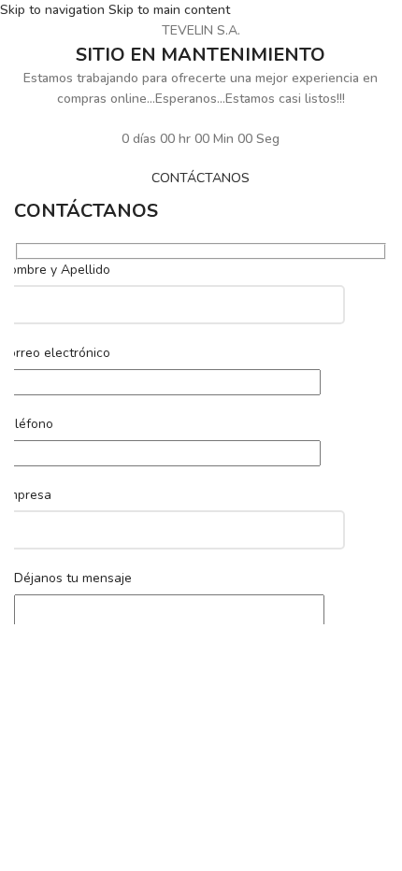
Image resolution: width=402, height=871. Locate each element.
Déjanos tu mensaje (73, 578)
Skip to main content (169, 10)
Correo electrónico (55, 353)
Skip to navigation (54, 10)
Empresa (25, 495)
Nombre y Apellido (55, 269)
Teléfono (26, 424)
